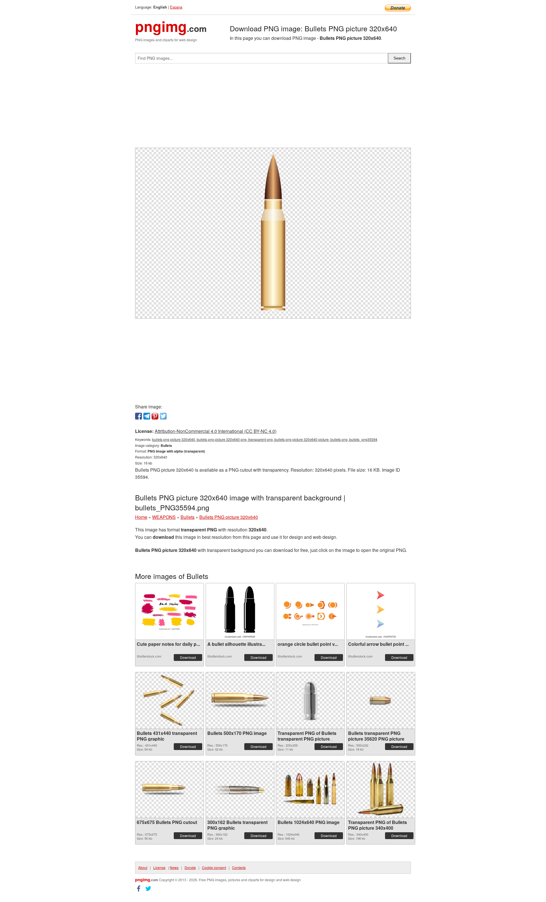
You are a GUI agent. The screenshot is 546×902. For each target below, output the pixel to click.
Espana (176, 7)
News (174, 867)
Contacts (239, 867)
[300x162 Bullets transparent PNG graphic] (240, 789)
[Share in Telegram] (146, 416)
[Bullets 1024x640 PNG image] (310, 789)
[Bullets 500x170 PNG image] (240, 700)
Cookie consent (214, 867)
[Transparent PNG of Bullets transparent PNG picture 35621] (310, 700)
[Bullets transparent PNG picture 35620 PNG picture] (380, 700)
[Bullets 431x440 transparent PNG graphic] (169, 700)
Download (188, 657)
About (142, 867)
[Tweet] (163, 416)
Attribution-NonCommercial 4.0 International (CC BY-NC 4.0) (215, 431)
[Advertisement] (273, 108)
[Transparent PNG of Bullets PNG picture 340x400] (381, 790)
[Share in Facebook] (138, 416)
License (159, 867)
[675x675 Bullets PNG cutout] (169, 790)
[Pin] (155, 416)
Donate (190, 867)
